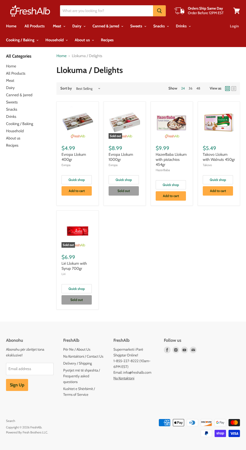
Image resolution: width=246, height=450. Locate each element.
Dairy (77, 26)
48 (198, 88)
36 (190, 88)
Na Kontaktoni (123, 378)
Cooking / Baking (20, 40)
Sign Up (17, 385)
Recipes (107, 40)
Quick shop (76, 180)
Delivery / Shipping (77, 363)
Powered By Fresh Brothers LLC (26, 432)
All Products (35, 26)
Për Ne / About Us (76, 349)
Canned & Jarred (106, 26)
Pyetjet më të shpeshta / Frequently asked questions (81, 376)
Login (234, 26)
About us (83, 40)
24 (183, 88)
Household (55, 40)
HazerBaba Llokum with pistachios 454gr (171, 159)
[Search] (159, 10)
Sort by (66, 88)
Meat (57, 26)
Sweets (136, 26)
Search (10, 421)
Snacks (159, 26)
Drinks (182, 26)
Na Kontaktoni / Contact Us (83, 356)
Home (11, 26)
